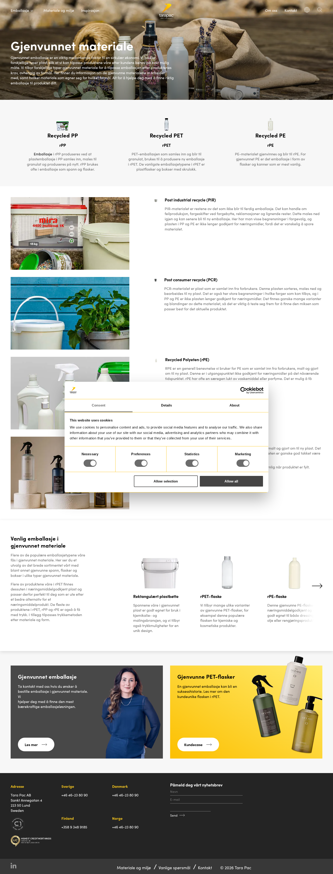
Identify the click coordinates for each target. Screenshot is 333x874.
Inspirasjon (90, 10)
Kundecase (193, 744)
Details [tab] (166, 405)
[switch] (141, 463)
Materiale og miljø (58, 10)
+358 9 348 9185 (74, 826)
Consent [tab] (98, 405)
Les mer (31, 744)
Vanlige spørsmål (174, 867)
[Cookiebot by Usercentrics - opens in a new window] (243, 390)
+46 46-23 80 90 (74, 794)
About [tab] (234, 405)
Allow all (231, 481)
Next (317, 585)
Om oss (271, 10)
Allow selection (166, 481)
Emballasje (43, 153)
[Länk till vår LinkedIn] (15, 866)
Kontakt (291, 10)
